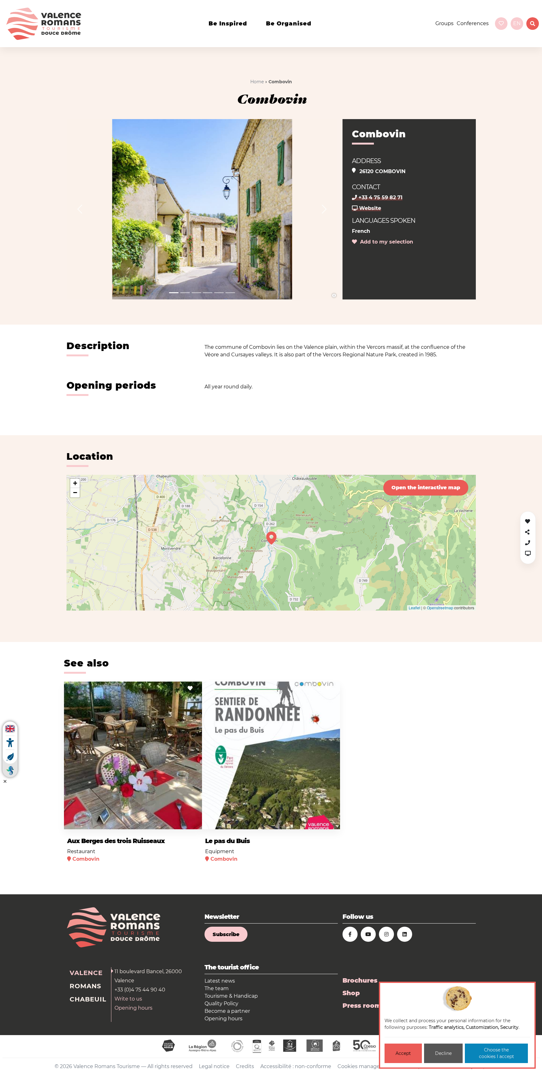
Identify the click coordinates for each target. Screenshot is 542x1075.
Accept (403, 1053)
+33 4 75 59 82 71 (379, 197)
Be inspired (228, 23)
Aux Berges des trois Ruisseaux (116, 841)
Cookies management (365, 1066)
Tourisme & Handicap (231, 996)
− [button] (75, 492)
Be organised (288, 23)
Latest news (220, 981)
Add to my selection (385, 242)
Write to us (128, 999)
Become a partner (227, 1011)
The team (217, 988)
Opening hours (133, 1008)
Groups (444, 23)
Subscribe (226, 934)
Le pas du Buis (227, 841)
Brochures (360, 980)
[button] (80, 209)
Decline (443, 1053)
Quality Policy (221, 1003)
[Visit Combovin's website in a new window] (528, 554)
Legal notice (214, 1066)
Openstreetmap (440, 607)
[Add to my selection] (190, 688)
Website (369, 208)
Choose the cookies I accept (496, 1053)
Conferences (473, 23)
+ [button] (75, 483)
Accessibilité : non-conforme (295, 1066)
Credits (245, 1066)
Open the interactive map (425, 488)
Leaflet (414, 607)
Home (257, 82)
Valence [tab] (86, 973)
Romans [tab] (85, 986)
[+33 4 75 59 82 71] (527, 543)
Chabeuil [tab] (88, 999)
